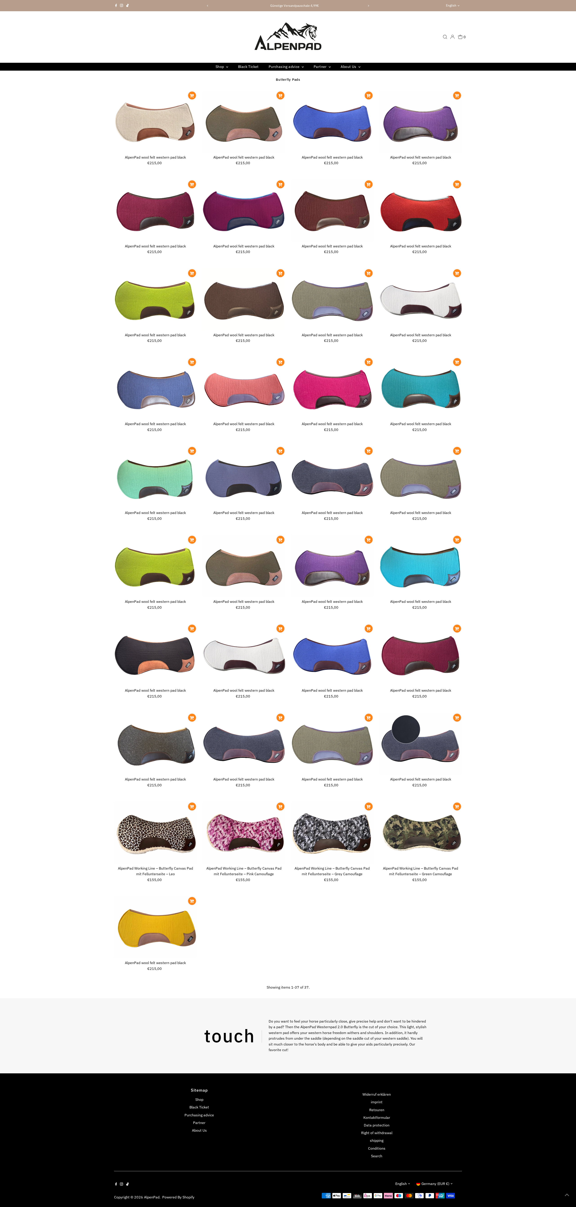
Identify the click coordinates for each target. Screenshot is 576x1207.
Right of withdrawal (376, 1133)
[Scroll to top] (567, 1194)
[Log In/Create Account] (452, 37)
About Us (349, 66)
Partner (321, 66)
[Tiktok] (127, 5)
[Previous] (208, 6)
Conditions (376, 1148)
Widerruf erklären (376, 1094)
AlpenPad (152, 1197)
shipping (376, 1140)
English (451, 5)
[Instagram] (121, 5)
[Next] (368, 6)
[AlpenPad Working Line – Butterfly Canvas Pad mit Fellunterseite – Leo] (155, 833)
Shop (220, 66)
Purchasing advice (285, 66)
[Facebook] (116, 5)
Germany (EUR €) (435, 1183)
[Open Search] (445, 37)
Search (376, 1156)
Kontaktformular (376, 1117)
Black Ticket (248, 66)
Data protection (376, 1125)
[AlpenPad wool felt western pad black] (155, 122)
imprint (376, 1102)
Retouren (376, 1110)
